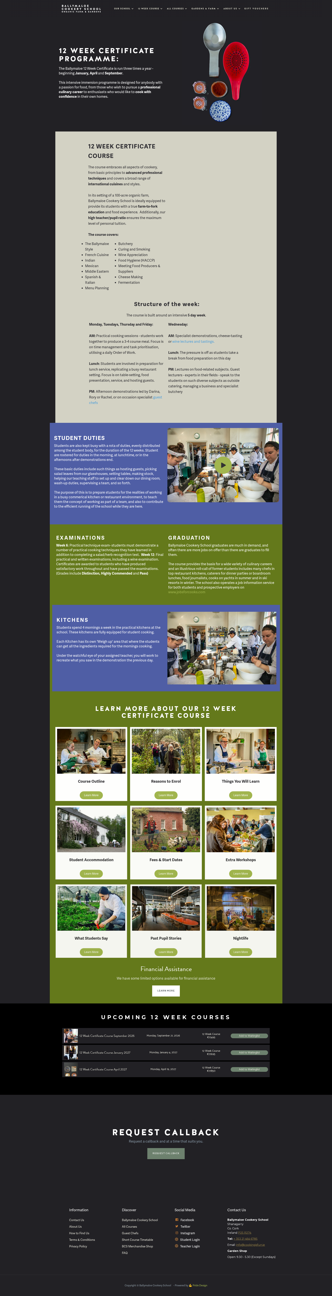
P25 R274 (244, 1232)
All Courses (129, 1227)
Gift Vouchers (256, 8)
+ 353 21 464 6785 (245, 1238)
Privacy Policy (78, 1246)
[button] (123, 9)
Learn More (91, 795)
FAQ (125, 1253)
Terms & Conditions (82, 1240)
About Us (75, 1227)
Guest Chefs (130, 1233)
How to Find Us (79, 1233)
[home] (81, 9)
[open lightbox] (223, 465)
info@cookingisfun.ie (250, 1245)
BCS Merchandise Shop (137, 1246)
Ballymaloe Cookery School (140, 1220)
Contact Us (76, 1220)
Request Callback (166, 1154)
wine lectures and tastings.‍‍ (193, 341)
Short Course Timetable (137, 1240)
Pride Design (200, 1285)
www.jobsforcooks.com (186, 592)
